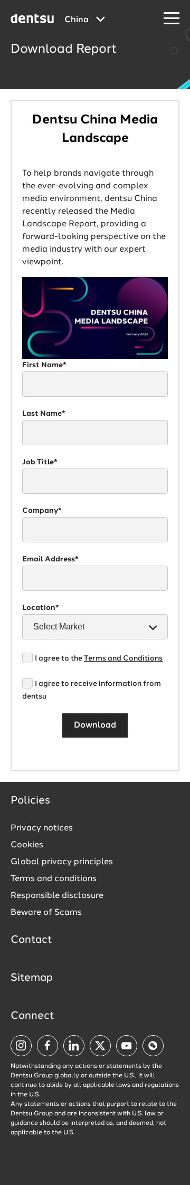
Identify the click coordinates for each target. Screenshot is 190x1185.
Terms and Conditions (123, 658)
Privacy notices (42, 828)
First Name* (44, 365)
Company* (42, 510)
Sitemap (32, 978)
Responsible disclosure (57, 896)
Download (95, 725)
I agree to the (99, 658)
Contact (31, 940)
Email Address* (50, 559)
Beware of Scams (46, 913)
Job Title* (40, 462)
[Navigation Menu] (171, 18)
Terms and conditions (54, 879)
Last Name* (43, 413)
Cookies (27, 845)
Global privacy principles (62, 862)
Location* (40, 607)
